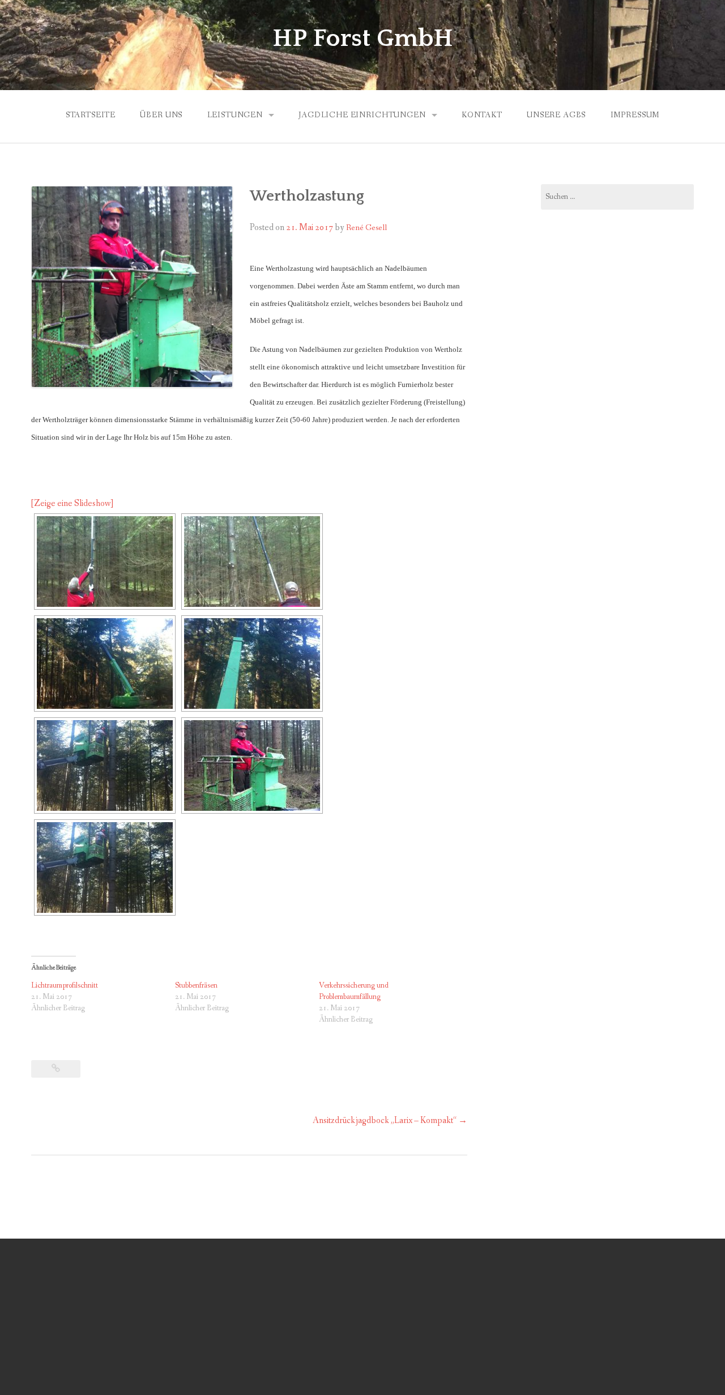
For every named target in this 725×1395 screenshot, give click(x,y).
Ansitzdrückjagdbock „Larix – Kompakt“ (390, 1120)
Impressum (635, 115)
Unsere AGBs (556, 115)
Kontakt (482, 115)
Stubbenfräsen (196, 985)
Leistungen (235, 115)
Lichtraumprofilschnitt (64, 985)
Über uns (161, 115)
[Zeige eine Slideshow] (72, 503)
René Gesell (366, 227)
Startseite (91, 115)
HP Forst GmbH (362, 38)
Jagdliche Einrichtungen (361, 115)
